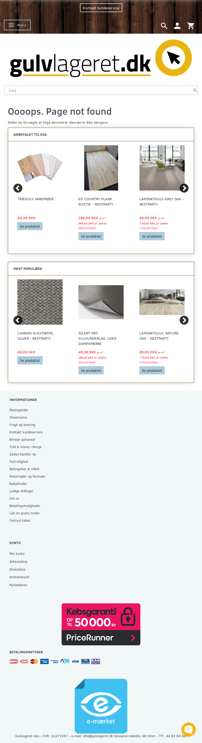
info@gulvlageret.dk (98, 736)
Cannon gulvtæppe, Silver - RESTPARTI (35, 335)
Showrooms (18, 417)
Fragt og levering (22, 424)
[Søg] (195, 90)
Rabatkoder (18, 483)
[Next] (184, 188)
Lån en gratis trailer (24, 513)
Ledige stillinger (21, 491)
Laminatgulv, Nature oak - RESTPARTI (159, 335)
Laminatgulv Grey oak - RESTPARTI (161, 201)
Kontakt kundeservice (101, 7)
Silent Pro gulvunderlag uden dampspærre (97, 338)
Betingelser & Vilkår (24, 468)
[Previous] (17, 188)
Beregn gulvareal (22, 439)
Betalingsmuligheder (24, 505)
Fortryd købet (20, 520)
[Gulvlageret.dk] (101, 57)
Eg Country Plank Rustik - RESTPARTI (95, 201)
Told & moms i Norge (25, 446)
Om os (14, 498)
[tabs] (164, 25)
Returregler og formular (27, 476)
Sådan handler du (22, 454)
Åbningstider (18, 410)
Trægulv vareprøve (35, 198)
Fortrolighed (18, 461)
